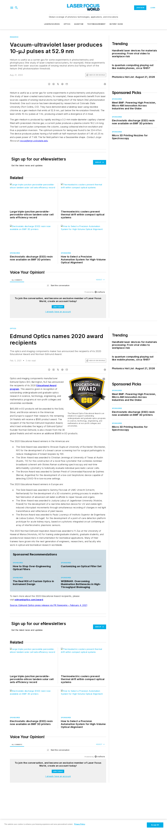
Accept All (155, 825)
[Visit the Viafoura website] (100, 292)
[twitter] (58, 84)
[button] (12, 8)
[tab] (17, 280)
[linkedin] (53, 84)
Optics (67, 24)
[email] (67, 84)
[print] (105, 84)
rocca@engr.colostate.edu (34, 140)
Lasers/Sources (52, 24)
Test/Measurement (96, 24)
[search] (16, 8)
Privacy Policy (79, 824)
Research (14, 37)
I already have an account (58, 311)
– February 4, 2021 (77, 605)
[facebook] (49, 84)
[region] (58, 286)
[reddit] (62, 84)
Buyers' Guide (116, 24)
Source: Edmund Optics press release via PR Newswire (39, 605)
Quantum (78, 24)
